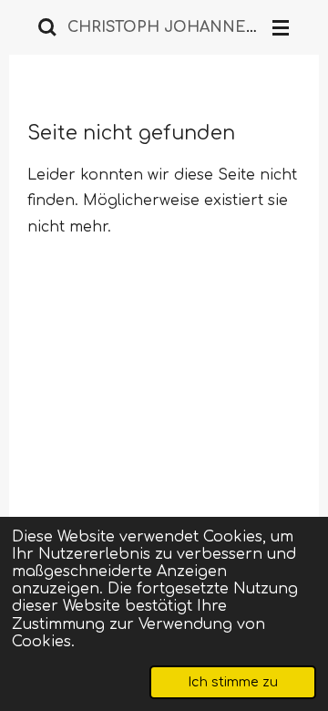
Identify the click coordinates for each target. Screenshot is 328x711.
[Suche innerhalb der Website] (47, 27)
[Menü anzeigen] (281, 27)
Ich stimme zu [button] (233, 682)
